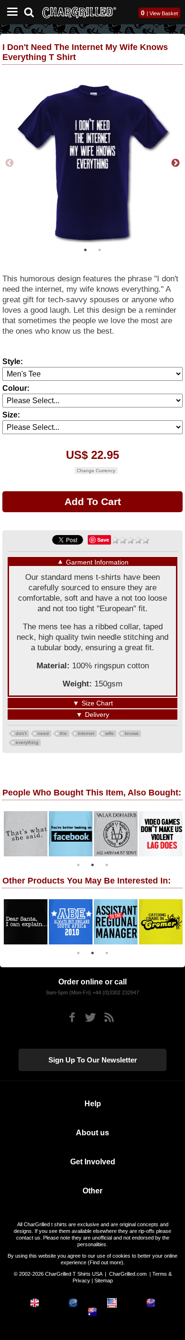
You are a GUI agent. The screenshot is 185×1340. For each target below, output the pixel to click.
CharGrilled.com (128, 1274)
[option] (92, 163)
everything (27, 742)
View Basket (163, 13)
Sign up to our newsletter (92, 1060)
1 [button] (85, 250)
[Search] (32, 11)
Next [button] (175, 163)
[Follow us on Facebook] (72, 1017)
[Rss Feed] (109, 1017)
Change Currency (96, 470)
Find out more (105, 1262)
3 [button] (106, 865)
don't (21, 733)
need (43, 733)
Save (103, 539)
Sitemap (103, 1280)
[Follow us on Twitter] (90, 1017)
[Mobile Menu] (10, 12)
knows (132, 733)
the (63, 733)
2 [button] (99, 250)
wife (109, 733)
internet (86, 733)
